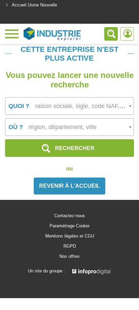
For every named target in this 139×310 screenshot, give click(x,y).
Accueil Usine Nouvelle (34, 4)
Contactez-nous (69, 215)
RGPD (69, 246)
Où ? (15, 127)
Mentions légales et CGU (69, 236)
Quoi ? (18, 106)
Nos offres (69, 256)
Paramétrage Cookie (69, 226)
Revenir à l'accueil (69, 186)
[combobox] (69, 106)
